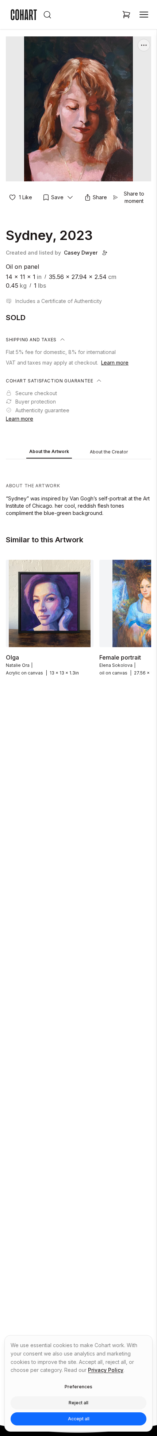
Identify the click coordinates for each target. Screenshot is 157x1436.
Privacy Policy (105, 1370)
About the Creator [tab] (109, 452)
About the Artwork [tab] (49, 451)
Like (25, 197)
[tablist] (78, 452)
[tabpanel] (78, 489)
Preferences (78, 1386)
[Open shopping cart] (126, 14)
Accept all (78, 1418)
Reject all (78, 1402)
